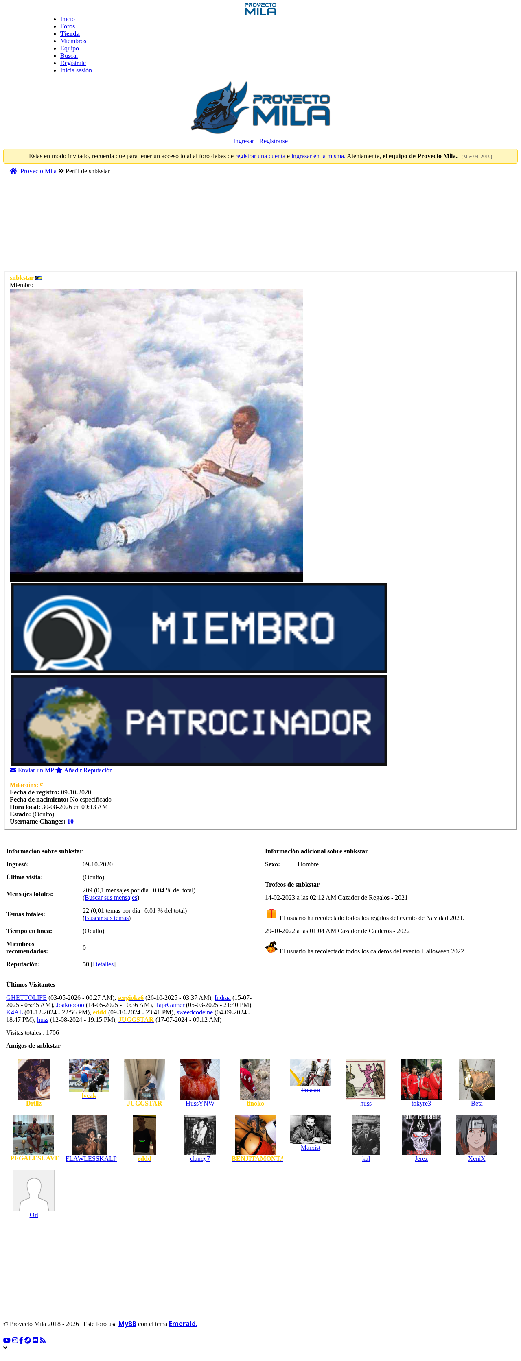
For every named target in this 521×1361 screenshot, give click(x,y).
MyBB (127, 1323)
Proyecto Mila (38, 171)
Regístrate (73, 62)
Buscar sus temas (107, 917)
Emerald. (183, 1323)
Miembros (73, 40)
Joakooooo (70, 1004)
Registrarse (273, 140)
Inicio (67, 18)
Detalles (103, 964)
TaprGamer (169, 1004)
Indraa (223, 997)
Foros (67, 26)
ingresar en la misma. (318, 156)
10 (70, 821)
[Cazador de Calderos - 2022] (271, 951)
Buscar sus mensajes (111, 897)
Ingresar (243, 140)
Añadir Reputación (88, 770)
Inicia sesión (76, 70)
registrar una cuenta (260, 156)
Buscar (69, 55)
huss (42, 1019)
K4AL (14, 1012)
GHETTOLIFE (26, 997)
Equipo (69, 48)
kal (366, 1158)
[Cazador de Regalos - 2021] (271, 917)
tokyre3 (421, 1103)
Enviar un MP (35, 770)
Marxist (310, 1147)
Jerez (421, 1158)
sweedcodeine (195, 1012)
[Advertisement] (159, 226)
